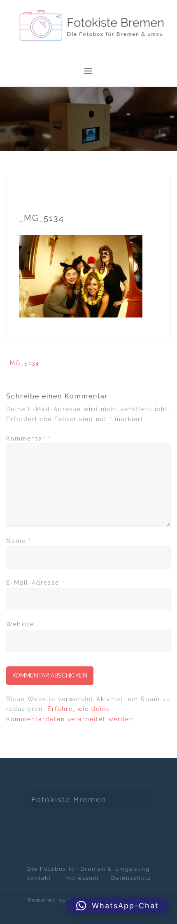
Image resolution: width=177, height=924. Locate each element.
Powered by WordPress (65, 900)
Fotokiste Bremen (69, 799)
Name (18, 541)
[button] (117, 906)
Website (20, 624)
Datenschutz (131, 878)
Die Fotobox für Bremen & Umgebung (88, 869)
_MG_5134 (23, 363)
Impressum (81, 878)
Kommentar (28, 438)
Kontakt (38, 878)
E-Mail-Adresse (35, 582)
